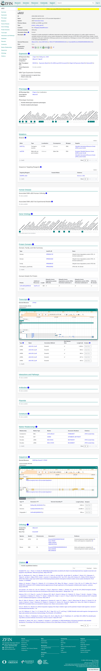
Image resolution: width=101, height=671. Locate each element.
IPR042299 (49, 266)
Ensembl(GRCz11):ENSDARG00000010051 (79, 42)
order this (81, 148)
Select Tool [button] (87, 346)
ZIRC (42, 649)
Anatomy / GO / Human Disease (29, 648)
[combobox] (76, 3)
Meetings (63, 642)
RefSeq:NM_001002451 (36, 505)
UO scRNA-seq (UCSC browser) (58, 63)
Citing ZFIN (83, 648)
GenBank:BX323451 (35, 508)
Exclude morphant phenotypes (29, 105)
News (62, 640)
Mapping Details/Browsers (41, 27)
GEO (34, 63)
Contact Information (85, 650)
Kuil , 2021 (81, 175)
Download (89, 568)
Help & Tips (83, 640)
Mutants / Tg (24, 644)
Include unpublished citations (29, 565)
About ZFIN (83, 646)
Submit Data (44, 642)
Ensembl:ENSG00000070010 (55, 539)
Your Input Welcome (93, 669)
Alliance (34, 42)
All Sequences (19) (30, 498)
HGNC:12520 (51, 542)
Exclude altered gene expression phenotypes (33, 102)
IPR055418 (49, 259)
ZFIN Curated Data (89, 433)
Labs (62, 650)
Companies (64, 652)
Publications (24, 650)
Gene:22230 (51, 548)
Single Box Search (85, 644)
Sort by (94, 140)
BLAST (43, 654)
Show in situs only (26, 76)
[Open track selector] (22, 314)
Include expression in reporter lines (30, 75)
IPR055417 (49, 254)
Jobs (62, 644)
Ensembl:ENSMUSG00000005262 (57, 547)
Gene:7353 (51, 540)
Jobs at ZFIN (83, 652)
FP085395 (70, 433)
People (62, 648)
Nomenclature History (39, 20)
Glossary (82, 642)
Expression (24, 642)
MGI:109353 (51, 550)
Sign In (98, 3)
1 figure (35, 56)
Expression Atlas (43, 63)
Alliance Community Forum (67, 646)
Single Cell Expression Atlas (76, 63)
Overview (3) (22, 498)
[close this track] (22, 319)
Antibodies (24, 646)
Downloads (44, 640)
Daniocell (89, 63)
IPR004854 (49, 263)
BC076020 (70, 439)
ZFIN (34, 302)
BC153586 (70, 442)
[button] (23, 502)
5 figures (35, 92)
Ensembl (35, 531)
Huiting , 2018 (44, 56)
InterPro (36, 285)
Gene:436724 (42, 42)
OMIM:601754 (52, 544)
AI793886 (70, 436)
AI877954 (77, 436)
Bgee (39, 59)
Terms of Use (95, 661)
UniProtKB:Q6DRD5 (25, 285)
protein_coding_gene (37, 25)
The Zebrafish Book (46, 647)
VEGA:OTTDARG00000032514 (57, 42)
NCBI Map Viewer (37, 460)
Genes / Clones (25, 640)
